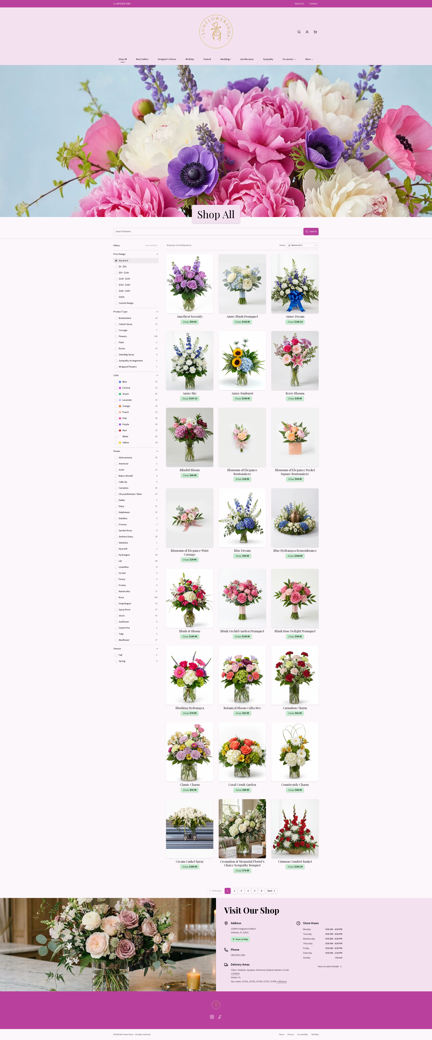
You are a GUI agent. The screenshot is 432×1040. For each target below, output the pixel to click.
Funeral (207, 59)
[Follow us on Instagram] (212, 1017)
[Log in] (307, 32)
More (308, 59)
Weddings (225, 59)
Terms (281, 1034)
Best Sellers (142, 59)
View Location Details (328, 966)
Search (313, 231)
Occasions (288, 59)
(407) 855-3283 (123, 3)
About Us (299, 3)
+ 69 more (282, 981)
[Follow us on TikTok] (220, 1017)
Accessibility (302, 1034)
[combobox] (303, 245)
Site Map (315, 1034)
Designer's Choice (167, 59)
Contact (313, 3)
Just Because (247, 59)
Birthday (190, 59)
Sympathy (268, 59)
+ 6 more (235, 973)
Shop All (123, 59)
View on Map (242, 939)
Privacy (291, 1034)
